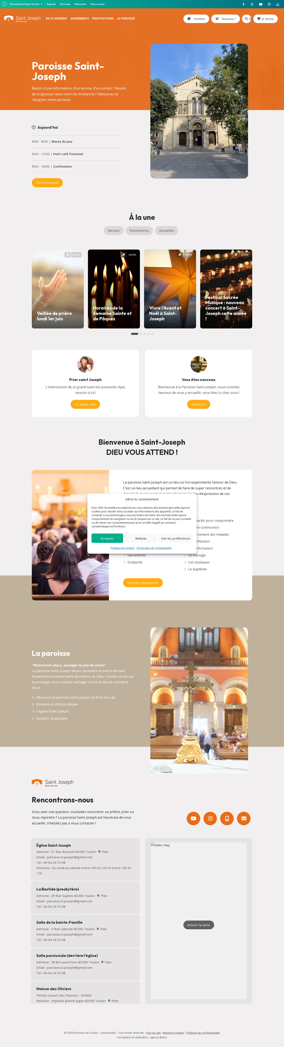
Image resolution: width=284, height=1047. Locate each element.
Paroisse (65, 4)
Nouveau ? (228, 19)
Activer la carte (199, 925)
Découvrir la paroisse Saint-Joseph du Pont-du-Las (75, 697)
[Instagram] (210, 818)
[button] (134, 334)
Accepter (107, 538)
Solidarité (134, 562)
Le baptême (197, 569)
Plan (104, 852)
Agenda (51, 4)
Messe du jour (62, 141)
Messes (114, 230)
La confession (199, 541)
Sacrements (136, 555)
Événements (139, 230)
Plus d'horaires (47, 182)
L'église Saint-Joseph (52, 711)
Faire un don (97, 4)
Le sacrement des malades (208, 534)
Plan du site (153, 1033)
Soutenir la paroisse (51, 718)
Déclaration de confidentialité (154, 548)
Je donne (268, 19)
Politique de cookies (123, 548)
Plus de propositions (143, 582)
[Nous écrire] (244, 818)
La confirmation (200, 548)
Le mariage (197, 555)
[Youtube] (193, 818)
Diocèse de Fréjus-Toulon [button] (25, 4)
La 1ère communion (203, 527)
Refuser (141, 538)
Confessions (62, 166)
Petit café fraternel (68, 154)
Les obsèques (199, 562)
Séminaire (80, 4)
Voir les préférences (175, 538)
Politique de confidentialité (203, 1033)
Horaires (198, 19)
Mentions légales (173, 1033)
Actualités (166, 230)
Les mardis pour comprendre (210, 520)
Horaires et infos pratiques (57, 704)
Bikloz (163, 1037)
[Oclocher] (227, 818)
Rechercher (250, 19)
